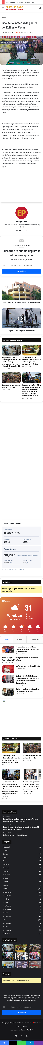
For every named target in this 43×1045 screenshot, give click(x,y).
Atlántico (8, 895)
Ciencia (5, 850)
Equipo (23, 1030)
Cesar (6, 902)
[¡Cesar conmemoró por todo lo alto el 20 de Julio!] (11, 377)
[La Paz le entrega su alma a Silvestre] (8, 669)
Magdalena (8, 909)
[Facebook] (20, 230)
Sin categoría (7, 923)
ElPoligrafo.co (21, 221)
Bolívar (7, 899)
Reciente (19, 640)
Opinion (5, 885)
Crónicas (5, 854)
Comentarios (35, 640)
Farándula (6, 868)
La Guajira (8, 906)
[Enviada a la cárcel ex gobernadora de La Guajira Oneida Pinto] (8, 692)
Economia (6, 864)
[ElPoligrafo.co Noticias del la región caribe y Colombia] (14, 8)
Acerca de (17, 1030)
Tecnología (6, 934)
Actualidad (6, 847)
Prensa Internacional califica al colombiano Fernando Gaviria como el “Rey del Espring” (27, 649)
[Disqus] (21, 432)
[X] (23, 230)
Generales (6, 871)
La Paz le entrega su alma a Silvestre (28, 666)
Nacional (5, 882)
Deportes (5, 861)
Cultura (5, 857)
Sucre (6, 913)
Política (5, 889)
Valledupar (8, 916)
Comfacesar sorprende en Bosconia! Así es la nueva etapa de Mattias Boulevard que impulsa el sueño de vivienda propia (31, 786)
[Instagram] (26, 230)
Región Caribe (7, 892)
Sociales (5, 927)
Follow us (6, 974)
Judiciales (6, 878)
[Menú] (3, 9)
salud (4, 920)
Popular (6, 640)
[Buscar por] (40, 9)
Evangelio (8, 930)
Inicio (4, 17)
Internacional (7, 875)
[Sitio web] (17, 230)
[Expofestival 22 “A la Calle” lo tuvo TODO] (35, 964)
